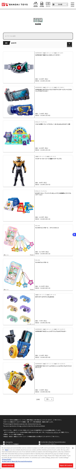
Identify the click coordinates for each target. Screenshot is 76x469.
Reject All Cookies (66, 465)
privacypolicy (9, 442)
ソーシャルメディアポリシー (49, 444)
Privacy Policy (6, 459)
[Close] (73, 448)
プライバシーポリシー (53, 432)
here (6, 450)
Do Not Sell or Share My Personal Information (53, 442)
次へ (47, 399)
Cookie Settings (8, 465)
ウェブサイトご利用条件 (12, 444)
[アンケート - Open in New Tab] (48, 6)
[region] (38, 457)
